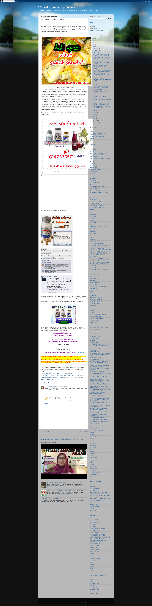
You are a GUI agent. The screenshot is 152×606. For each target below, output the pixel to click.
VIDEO (92, 564)
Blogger (85, 602)
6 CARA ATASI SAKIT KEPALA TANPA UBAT (100, 92)
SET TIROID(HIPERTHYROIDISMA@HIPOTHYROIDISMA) (100, 496)
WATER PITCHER (94, 583)
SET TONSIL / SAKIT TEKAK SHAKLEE (100, 498)
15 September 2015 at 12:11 (59, 386)
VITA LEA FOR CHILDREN (96, 572)
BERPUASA (93, 177)
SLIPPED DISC (94, 514)
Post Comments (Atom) (53, 435)
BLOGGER (93, 180)
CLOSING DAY (94, 197)
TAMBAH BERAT (94, 522)
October (95, 50)
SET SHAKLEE (94, 490)
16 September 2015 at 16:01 (63, 398)
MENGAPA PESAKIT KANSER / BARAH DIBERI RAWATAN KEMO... (101, 96)
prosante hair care (94, 442)
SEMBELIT (93, 464)
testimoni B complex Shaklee (97, 528)
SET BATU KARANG (95, 472)
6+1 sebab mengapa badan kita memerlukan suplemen (98, 134)
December (96, 46)
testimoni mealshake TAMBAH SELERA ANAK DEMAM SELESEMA (100, 538)
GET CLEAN (93, 230)
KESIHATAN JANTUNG (96, 299)
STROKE (92, 515)
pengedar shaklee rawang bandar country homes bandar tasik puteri (100, 374)
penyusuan (93, 425)
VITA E (92, 568)
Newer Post (45, 432)
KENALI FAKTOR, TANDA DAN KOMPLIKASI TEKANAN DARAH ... (101, 75)
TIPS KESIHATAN (94, 547)
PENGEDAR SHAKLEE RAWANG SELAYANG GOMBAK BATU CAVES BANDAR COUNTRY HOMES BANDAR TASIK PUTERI (100, 404)
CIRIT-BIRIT (93, 196)
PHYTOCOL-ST (94, 436)
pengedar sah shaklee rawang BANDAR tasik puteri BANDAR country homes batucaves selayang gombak (100, 345)
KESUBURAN (93, 305)
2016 (93, 42)
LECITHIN (92, 310)
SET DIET (92, 476)
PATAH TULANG (94, 338)
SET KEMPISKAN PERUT (96, 485)
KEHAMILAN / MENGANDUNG (98, 286)
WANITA (92, 581)
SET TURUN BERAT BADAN (97, 500)
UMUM (92, 557)
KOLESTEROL (94, 307)
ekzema (92, 220)
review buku (93, 453)
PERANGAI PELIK (94, 428)
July (94, 112)
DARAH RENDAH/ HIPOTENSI (98, 205)
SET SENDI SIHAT (95, 488)
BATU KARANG (94, 167)
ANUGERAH (93, 151)
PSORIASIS (93, 445)
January (95, 125)
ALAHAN (92, 144)
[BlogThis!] (67, 373)
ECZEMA (92, 218)
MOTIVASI (92, 326)
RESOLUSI (93, 451)
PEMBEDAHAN (94, 342)
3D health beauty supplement (56, 7)
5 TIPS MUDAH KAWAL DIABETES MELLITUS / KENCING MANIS (101, 55)
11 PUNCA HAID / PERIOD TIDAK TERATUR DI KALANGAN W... (101, 104)
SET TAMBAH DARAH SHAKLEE (98, 492)
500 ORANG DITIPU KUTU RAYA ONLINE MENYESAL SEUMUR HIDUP (65, 483)
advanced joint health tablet (97, 136)
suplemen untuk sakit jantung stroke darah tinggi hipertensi (99, 518)
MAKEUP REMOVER (95, 316)
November (96, 48)
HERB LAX (93, 267)
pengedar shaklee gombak (97, 371)
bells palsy (92, 173)
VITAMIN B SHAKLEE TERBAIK (98, 576)
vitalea (91, 574)
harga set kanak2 (94, 256)
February (95, 122)
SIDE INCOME (94, 504)
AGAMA (92, 140)
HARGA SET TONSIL (95, 260)
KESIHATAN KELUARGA (96, 301)
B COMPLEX (93, 156)
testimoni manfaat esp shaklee (98, 532)
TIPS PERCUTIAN (94, 551)
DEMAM (92, 209)
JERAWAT (92, 273)
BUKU (91, 184)
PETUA (92, 434)
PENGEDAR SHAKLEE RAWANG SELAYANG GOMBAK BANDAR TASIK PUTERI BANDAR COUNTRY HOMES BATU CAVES (99, 399)
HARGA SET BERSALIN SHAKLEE (99, 251)
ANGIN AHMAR (94, 148)
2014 (93, 127)
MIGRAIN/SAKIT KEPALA (96, 324)
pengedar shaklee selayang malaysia (99, 419)
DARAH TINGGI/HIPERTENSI (97, 207)
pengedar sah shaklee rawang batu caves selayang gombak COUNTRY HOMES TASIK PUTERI (100, 350)
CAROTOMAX (93, 188)
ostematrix (92, 334)
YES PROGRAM (94, 587)
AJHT (91, 142)
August (95, 110)
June (94, 114)
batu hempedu (94, 165)
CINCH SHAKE (94, 194)
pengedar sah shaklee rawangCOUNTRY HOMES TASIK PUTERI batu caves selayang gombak (100, 354)
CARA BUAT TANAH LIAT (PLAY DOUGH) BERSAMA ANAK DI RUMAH (65, 491)
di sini (66, 296)
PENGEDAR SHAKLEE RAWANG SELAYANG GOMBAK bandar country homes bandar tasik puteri (99, 394)
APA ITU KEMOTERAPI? (99, 89)
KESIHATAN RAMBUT (95, 303)
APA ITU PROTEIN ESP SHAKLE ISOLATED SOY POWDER (98, 154)
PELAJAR (92, 340)
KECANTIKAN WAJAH (95, 284)
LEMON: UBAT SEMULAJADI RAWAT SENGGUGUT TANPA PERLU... (101, 62)
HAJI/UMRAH (93, 239)
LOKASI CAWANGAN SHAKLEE (98, 314)
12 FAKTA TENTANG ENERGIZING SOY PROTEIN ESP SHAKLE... (102, 71)
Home (64, 432)
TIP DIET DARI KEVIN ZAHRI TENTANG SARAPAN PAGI (100, 87)
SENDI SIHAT (50, 379)
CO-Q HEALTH (94, 199)
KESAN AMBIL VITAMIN (96, 297)
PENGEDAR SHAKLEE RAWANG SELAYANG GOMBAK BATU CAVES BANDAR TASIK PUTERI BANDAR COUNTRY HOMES (99, 410)
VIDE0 (91, 562)
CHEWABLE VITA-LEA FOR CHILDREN (100, 192)
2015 (93, 44)
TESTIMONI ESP (94, 530)
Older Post (83, 432)
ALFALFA (92, 146)
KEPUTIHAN (93, 295)
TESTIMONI (93, 526)
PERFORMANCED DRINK (96, 430)
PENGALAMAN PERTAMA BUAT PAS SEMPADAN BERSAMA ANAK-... (101, 67)
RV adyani (51, 398)
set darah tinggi (94, 474)
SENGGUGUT (93, 468)
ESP (91, 224)
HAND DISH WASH (95, 241)
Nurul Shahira (48, 386)
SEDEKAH (92, 459)
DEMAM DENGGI (94, 211)
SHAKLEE (92, 502)
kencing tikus (93, 293)
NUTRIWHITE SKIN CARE (96, 331)
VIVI (91, 577)
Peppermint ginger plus (96, 427)
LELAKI (92, 312)
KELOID (92, 291)
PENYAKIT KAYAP (94, 423)
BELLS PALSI (93, 171)
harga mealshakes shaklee (97, 243)
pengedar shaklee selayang (97, 417)
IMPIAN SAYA (93, 271)
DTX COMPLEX (94, 216)
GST (91, 237)
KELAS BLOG (93, 288)
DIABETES (93, 214)
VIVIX (91, 579)
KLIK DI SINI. (80, 352)
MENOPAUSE (93, 322)
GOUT (91, 235)
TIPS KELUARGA (94, 545)
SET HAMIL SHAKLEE (95, 481)
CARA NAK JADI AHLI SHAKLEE (50, 498)
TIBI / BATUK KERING (95, 543)
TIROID (92, 553)
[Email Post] (62, 373)
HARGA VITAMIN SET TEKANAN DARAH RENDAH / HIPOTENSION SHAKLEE (100, 263)
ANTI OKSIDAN (94, 149)
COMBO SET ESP (94, 203)
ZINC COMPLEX (94, 589)
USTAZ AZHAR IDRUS (95, 559)
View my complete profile (96, 30)
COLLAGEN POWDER (95, 201)
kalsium (92, 276)
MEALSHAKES (94, 320)
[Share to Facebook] (70, 373)
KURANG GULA (94, 309)
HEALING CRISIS (94, 265)
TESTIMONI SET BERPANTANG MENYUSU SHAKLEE (98, 541)
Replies (48, 395)
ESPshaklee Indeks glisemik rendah (99, 226)
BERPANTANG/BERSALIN (96, 175)
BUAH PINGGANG (95, 182)
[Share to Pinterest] (71, 373)
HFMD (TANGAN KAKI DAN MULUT (99, 269)
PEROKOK (93, 432)
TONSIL (92, 555)
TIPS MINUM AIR (94, 549)
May (94, 116)
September (96, 52)
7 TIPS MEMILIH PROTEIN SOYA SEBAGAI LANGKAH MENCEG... (102, 58)
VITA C (92, 566)
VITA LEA (92, 570)
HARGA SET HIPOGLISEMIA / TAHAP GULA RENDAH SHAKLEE (99, 254)
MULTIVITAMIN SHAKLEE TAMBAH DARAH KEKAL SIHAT (99, 328)
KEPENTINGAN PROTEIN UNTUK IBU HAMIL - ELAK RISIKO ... (101, 107)
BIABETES (93, 178)
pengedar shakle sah (95, 357)
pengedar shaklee (94, 359)
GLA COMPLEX (94, 233)
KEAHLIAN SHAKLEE (95, 282)
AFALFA (92, 138)
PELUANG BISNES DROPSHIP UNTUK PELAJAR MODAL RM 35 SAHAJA (63, 439)
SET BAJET (93, 470)
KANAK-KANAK (94, 278)
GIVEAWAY (93, 231)
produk (92, 438)
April (94, 118)
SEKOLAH (92, 462)
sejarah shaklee (94, 461)
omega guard (93, 333)
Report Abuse (94, 593)
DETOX (92, 213)
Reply (46, 392)
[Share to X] (68, 373)
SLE (91, 512)
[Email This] (65, 373)
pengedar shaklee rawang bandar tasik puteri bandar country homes (100, 390)
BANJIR (92, 161)
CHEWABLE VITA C (95, 190)
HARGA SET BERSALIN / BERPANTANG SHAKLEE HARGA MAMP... (102, 79)
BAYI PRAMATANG (95, 169)
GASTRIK (92, 228)
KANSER (92, 280)
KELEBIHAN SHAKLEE (96, 290)
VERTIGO (92, 560)
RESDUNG (93, 447)
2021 (93, 36)
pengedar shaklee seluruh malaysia (99, 421)
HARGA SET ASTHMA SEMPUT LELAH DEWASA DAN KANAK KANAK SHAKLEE (100, 249)
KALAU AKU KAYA (94, 274)
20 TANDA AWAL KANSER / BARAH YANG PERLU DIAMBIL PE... (102, 100)
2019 (93, 38)
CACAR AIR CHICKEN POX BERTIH (99, 186)
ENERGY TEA (93, 222)
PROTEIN (92, 444)
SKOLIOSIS (93, 510)
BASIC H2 (92, 163)
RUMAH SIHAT (94, 457)
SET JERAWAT (94, 483)
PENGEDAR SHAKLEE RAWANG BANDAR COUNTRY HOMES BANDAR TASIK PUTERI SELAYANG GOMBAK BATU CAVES (100, 385)
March (95, 120)
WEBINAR (92, 585)
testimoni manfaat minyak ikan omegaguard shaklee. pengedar (98, 535)
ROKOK (92, 455)
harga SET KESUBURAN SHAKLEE (99, 258)
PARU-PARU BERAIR (95, 336)
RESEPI (92, 449)
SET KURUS (93, 486)
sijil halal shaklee (94, 506)
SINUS (92, 508)
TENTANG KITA (94, 524)
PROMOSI (92, 440)
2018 (93, 40)
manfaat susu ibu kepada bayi (97, 318)
